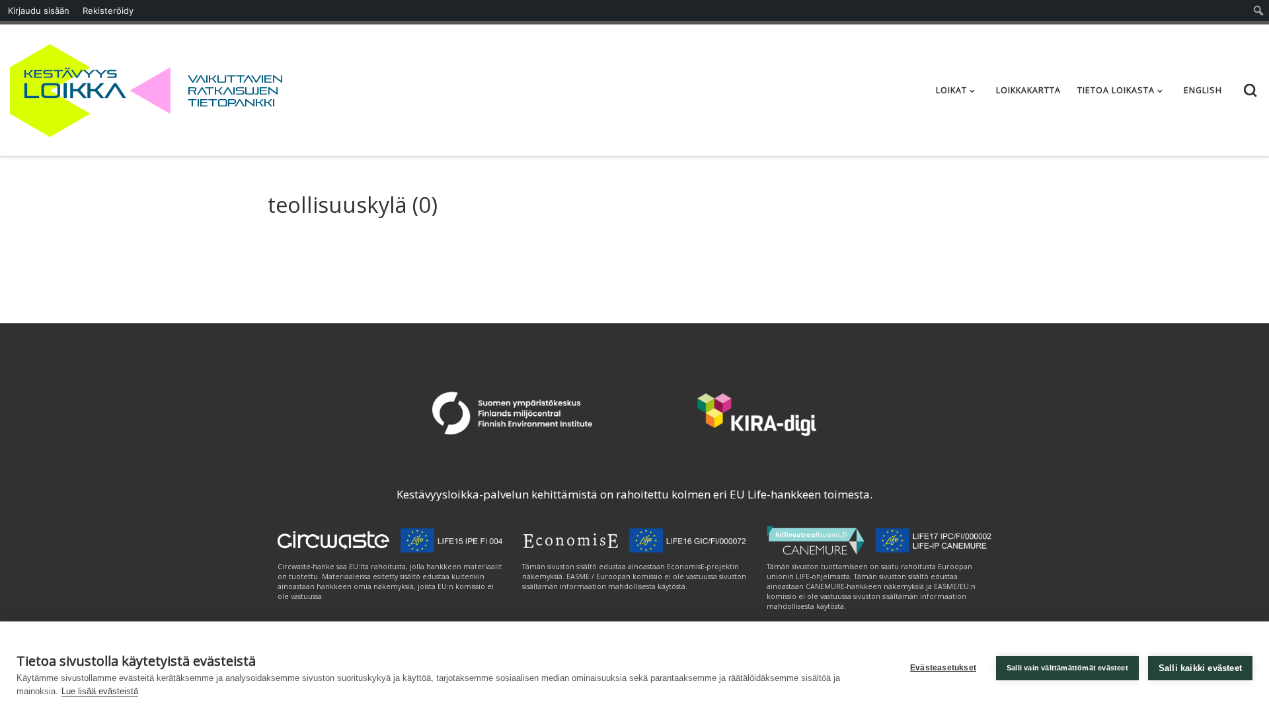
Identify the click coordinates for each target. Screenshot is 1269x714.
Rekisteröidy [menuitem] (108, 10)
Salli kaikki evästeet (1200, 668)
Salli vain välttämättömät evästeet (1067, 668)
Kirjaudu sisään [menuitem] (38, 10)
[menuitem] (1259, 10)
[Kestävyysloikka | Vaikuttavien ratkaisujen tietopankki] (90, 87)
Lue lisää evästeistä (99, 691)
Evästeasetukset (943, 667)
